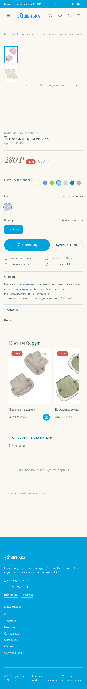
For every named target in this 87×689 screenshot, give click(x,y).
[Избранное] (60, 15)
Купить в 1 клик (67, 245)
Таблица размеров (71, 220)
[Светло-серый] (65, 183)
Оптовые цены (69, 4)
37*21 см (13, 229)
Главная (9, 34)
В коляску (48, 34)
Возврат (10, 320)
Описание (11, 277)
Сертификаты (13, 653)
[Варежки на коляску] (29, 384)
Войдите (13, 493)
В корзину (30, 245)
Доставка (11, 310)
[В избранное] (44, 354)
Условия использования (71, 678)
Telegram (27, 595)
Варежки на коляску (69, 34)
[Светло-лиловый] (58, 183)
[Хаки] (79, 183)
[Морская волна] (72, 183)
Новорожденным (28, 34)
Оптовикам (11, 640)
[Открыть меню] (8, 15)
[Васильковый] (45, 183)
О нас (7, 615)
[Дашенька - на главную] (29, 15)
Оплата (9, 646)
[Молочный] (38, 183)
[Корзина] (78, 15)
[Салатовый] (52, 183)
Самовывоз (11, 634)
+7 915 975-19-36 (16, 587)
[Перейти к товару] (46, 417)
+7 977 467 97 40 (16, 581)
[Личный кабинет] (69, 15)
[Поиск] (50, 15)
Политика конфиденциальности (44, 678)
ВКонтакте (11, 595)
